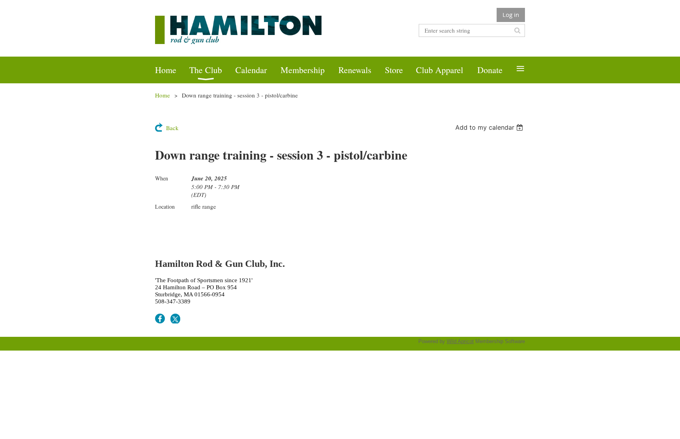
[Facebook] (160, 318)
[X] (175, 318)
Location (165, 206)
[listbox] (490, 127)
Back (172, 128)
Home (162, 95)
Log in (511, 14)
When (161, 178)
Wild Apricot (460, 341)
